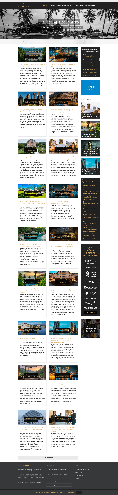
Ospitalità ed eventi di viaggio (54, 478)
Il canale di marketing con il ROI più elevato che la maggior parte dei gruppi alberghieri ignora (31, 429)
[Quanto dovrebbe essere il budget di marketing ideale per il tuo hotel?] (63, 191)
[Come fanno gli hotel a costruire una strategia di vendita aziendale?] (32, 146)
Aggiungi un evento (79, 475)
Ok (79, 492)
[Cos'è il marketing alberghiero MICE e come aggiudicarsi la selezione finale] (32, 99)
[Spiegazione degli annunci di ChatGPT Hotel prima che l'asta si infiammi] (63, 372)
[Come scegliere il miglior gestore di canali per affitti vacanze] (32, 328)
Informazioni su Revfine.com (82, 469)
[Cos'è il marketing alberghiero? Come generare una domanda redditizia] (32, 54)
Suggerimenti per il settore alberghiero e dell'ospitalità (56, 470)
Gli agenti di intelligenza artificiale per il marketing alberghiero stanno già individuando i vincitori (62, 340)
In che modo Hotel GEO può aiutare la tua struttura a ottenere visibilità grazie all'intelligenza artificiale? (62, 111)
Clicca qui (59, 492)
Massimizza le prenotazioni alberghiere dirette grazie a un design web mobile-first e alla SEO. (63, 290)
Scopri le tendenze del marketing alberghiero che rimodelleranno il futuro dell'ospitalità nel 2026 (32, 203)
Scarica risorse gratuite (52, 485)
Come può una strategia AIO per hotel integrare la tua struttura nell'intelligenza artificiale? (31, 290)
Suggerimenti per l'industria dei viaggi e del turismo (57, 474)
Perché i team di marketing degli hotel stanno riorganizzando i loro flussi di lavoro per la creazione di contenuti (63, 429)
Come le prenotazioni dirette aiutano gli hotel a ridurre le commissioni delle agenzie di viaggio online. (63, 246)
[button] (97, 5)
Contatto (77, 478)
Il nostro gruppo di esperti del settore (55, 482)
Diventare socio (78, 472)
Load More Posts (48, 457)
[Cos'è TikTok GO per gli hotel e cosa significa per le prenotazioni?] (63, 54)
